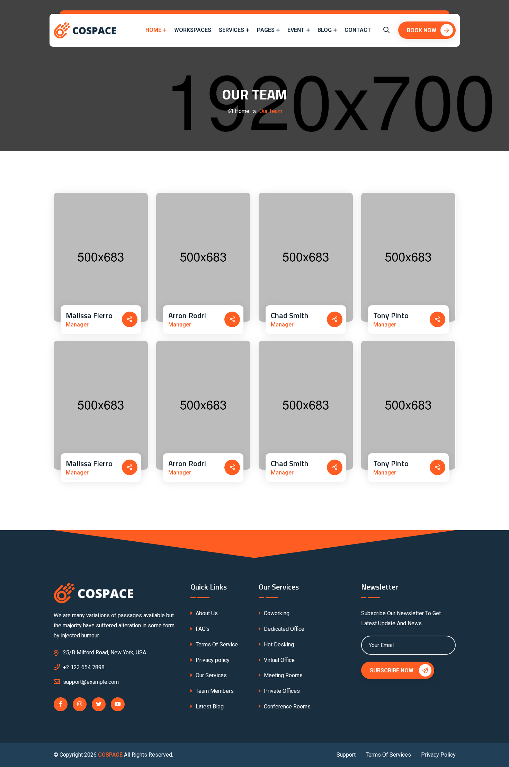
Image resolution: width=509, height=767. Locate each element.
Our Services (210, 675)
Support (346, 754)
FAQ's (201, 629)
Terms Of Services (388, 754)
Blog (325, 30)
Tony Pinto (391, 315)
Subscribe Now (392, 670)
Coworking (275, 613)
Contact (358, 30)
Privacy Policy (438, 754)
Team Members (214, 691)
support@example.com (91, 682)
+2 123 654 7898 (84, 667)
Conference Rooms (286, 706)
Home (153, 30)
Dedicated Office (283, 629)
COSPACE (110, 754)
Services (231, 30)
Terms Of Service (216, 644)
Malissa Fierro (89, 315)
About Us (206, 613)
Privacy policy (212, 660)
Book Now (421, 30)
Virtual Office (278, 660)
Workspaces (192, 30)
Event (296, 30)
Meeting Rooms (282, 675)
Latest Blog (209, 706)
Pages (266, 30)
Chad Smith (290, 315)
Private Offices (281, 691)
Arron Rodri (187, 315)
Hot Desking (278, 644)
